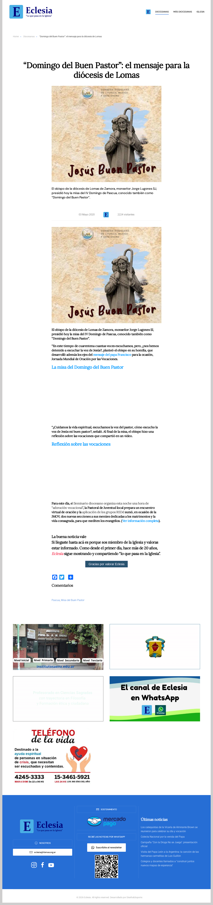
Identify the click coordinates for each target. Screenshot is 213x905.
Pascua (56, 600)
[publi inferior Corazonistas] (155, 646)
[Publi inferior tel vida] (52, 755)
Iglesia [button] (200, 11)
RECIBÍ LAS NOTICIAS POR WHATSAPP (106, 836)
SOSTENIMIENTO (109, 809)
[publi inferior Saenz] (58, 646)
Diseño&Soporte (134, 897)
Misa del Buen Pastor (72, 600)
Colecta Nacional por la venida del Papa (163, 836)
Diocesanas (162, 11)
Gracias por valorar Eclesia (106, 564)
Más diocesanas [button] (182, 11)
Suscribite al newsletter (109, 847)
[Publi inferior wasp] (155, 698)
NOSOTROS (45, 843)
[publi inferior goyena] (58, 698)
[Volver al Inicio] (32, 12)
